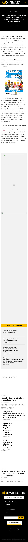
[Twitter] (17, 530)
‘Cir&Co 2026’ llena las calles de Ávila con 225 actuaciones (7, 444)
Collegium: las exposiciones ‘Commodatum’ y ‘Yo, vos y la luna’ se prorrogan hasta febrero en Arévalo (13, 360)
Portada (3, 395)
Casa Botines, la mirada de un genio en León (10, 331)
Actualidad (14, 11)
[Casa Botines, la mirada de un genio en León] (22, 332)
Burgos (3, 469)
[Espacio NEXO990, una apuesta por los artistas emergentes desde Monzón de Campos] (22, 349)
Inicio (7, 512)
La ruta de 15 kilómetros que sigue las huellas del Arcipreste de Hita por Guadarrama (7, 428)
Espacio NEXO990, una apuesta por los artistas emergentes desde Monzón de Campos (10, 349)
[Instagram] (14, 530)
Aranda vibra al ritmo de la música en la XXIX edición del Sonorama (13, 473)
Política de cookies (15, 539)
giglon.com (6, 130)
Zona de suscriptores (10, 509)
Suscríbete (8, 507)
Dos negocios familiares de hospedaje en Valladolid (10, 339)
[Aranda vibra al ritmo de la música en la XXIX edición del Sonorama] (14, 460)
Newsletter (8, 504)
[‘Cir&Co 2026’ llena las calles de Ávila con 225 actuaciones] (20, 441)
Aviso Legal (20, 539)
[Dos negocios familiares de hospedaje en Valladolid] (22, 340)
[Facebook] (11, 530)
